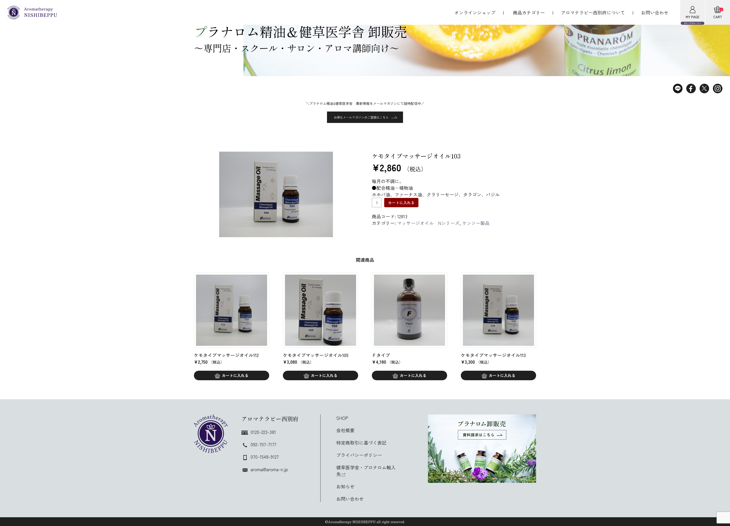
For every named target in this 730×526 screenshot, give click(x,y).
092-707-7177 (263, 444)
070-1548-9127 (265, 456)
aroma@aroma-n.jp (269, 469)
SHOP (342, 417)
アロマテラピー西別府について (593, 12)
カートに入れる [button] (235, 375)
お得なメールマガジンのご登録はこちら (361, 117)
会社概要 (345, 430)
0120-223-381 (263, 432)
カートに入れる (401, 202)
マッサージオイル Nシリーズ (428, 223)
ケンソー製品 (476, 223)
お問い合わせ (654, 12)
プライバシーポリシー (359, 455)
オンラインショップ (474, 12)
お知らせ (345, 486)
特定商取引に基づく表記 (361, 442)
